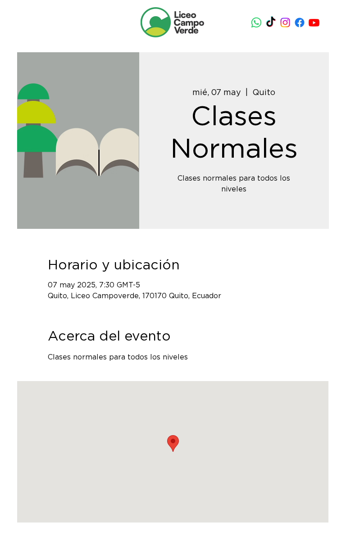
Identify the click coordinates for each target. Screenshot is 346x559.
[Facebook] (299, 22)
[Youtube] (314, 22)
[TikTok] (270, 22)
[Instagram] (285, 22)
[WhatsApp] (256, 22)
